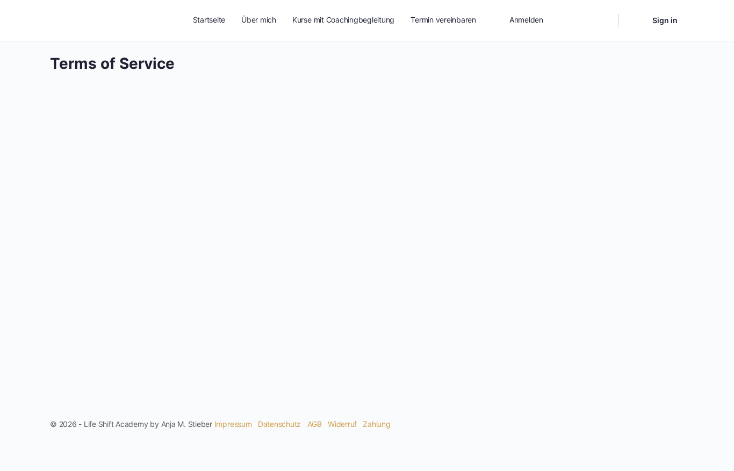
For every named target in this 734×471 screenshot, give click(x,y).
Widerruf (342, 424)
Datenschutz (279, 424)
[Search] (603, 20)
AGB (314, 424)
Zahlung (376, 424)
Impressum (233, 424)
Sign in (665, 20)
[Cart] (635, 20)
